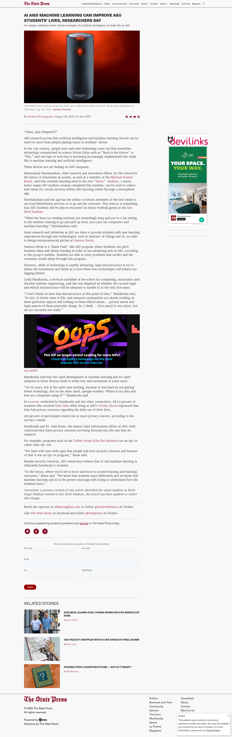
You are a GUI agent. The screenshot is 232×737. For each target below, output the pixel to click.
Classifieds (187, 698)
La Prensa (186, 3)
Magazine (196, 3)
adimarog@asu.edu (67, 507)
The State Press (41, 513)
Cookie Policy (213, 730)
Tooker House (108, 405)
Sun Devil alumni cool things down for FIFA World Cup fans (101, 614)
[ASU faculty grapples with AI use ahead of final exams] (42, 649)
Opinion (144, 3)
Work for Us (188, 710)
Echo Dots (62, 405)
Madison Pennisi (61, 110)
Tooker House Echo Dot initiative (95, 440)
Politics (107, 3)
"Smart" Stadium (106, 181)
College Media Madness (92, 3)
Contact (185, 706)
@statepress (94, 513)
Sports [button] (163, 3)
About (184, 702)
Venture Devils (84, 240)
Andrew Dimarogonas (40, 116)
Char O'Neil (72, 620)
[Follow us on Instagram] (45, 531)
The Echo (154, 3)
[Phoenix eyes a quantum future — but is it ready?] (42, 676)
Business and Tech (160, 702)
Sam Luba (71, 644)
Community (134, 3)
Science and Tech (119, 3)
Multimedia (174, 3)
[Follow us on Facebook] (36, 531)
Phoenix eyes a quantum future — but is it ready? (97, 667)
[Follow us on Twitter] (27, 531)
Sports (153, 722)
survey (34, 401)
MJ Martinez (72, 671)
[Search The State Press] (203, 3)
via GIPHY (31, 370)
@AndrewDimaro (106, 507)
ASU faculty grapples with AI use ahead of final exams (101, 639)
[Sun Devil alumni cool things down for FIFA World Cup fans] (42, 621)
